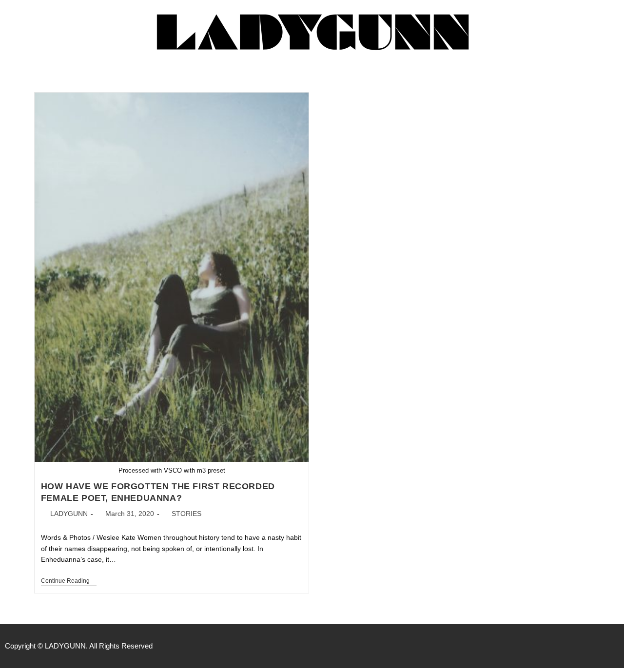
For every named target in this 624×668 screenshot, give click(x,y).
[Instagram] (594, 646)
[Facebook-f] (573, 646)
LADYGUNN (69, 513)
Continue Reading (69, 580)
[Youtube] (614, 646)
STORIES (186, 513)
